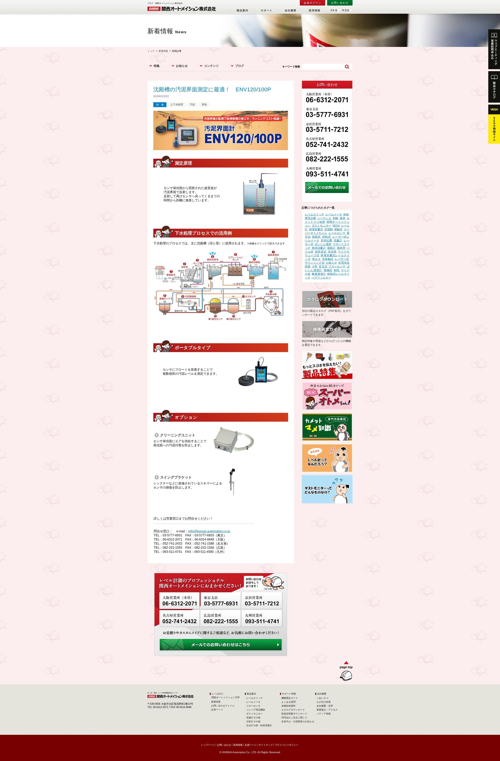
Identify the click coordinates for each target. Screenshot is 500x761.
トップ (150, 51)
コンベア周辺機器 (255, 709)
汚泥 (192, 104)
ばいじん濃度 (323, 244)
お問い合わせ (340, 2)
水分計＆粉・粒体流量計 (259, 725)
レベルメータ (334, 214)
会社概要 (290, 10)
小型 (314, 266)
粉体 (346, 214)
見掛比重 (326, 240)
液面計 (331, 247)
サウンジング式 (314, 262)
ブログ (239, 65)
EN (333, 10)
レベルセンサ (337, 233)
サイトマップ (266, 745)
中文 (344, 10)
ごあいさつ (322, 698)
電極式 (328, 270)
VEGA (336, 225)
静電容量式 (316, 229)
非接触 (328, 229)
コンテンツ (211, 65)
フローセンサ (337, 266)
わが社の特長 (324, 702)
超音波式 (321, 251)
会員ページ (217, 709)
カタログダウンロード (293, 709)
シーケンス (324, 218)
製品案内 (242, 10)
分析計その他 (253, 721)
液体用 (341, 247)
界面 (204, 104)
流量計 (338, 240)
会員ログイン (312, 2)
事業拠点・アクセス (327, 709)
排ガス (316, 259)
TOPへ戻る (345, 672)
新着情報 (163, 51)
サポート (266, 10)
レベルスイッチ (314, 214)
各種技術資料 (288, 706)
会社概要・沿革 (325, 706)
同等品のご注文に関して (294, 717)
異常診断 (310, 218)
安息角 (332, 251)
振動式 (316, 236)
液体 (342, 218)
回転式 (326, 236)
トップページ (208, 745)
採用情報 (315, 10)
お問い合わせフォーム (223, 705)
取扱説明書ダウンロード (294, 713)
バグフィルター (321, 277)
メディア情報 (324, 713)
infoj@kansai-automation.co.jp (209, 531)
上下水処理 (176, 104)
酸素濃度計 (319, 273)
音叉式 (323, 266)
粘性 (336, 270)
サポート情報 (289, 693)
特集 (157, 65)
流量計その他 (253, 717)
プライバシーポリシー (286, 745)
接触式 (338, 229)
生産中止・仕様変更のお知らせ (297, 721)
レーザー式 (342, 259)
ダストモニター (321, 225)
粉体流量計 (319, 247)
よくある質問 (288, 702)
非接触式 (327, 259)
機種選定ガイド (289, 698)
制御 (335, 218)
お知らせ (182, 65)
